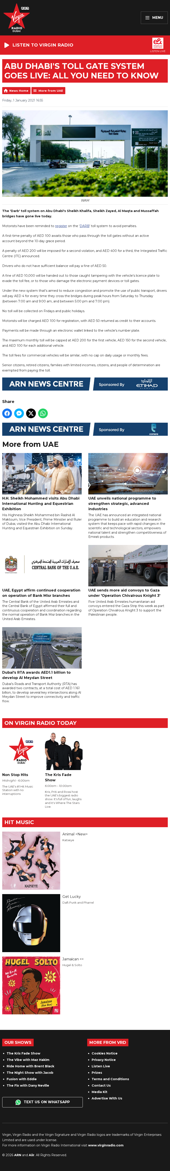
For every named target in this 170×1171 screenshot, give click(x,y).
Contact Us (101, 1085)
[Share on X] (31, 413)
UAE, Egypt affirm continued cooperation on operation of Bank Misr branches (41, 593)
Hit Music (19, 822)
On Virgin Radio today (40, 723)
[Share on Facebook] (7, 413)
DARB (84, 226)
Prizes (97, 1073)
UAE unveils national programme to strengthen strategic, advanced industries (122, 503)
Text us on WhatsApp (46, 1102)
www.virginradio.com (106, 1145)
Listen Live (101, 1066)
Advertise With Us (107, 1098)
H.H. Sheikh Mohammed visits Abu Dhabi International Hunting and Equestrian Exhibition (40, 503)
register (61, 226)
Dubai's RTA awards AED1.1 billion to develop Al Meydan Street (36, 675)
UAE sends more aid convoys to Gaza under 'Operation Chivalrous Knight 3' (124, 593)
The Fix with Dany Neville (28, 1085)
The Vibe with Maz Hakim (28, 1060)
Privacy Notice (104, 1060)
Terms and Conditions (110, 1079)
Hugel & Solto (72, 965)
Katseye (68, 840)
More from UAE (51, 90)
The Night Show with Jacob (30, 1073)
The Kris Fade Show (23, 1053)
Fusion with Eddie (22, 1079)
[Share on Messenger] (19, 413)
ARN (17, 1155)
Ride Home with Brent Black (30, 1066)
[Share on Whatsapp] (43, 413)
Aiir (31, 1155)
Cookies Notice (105, 1053)
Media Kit (99, 1092)
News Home (18, 90)
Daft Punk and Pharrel (78, 902)
